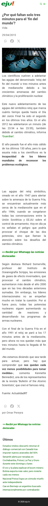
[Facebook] (12, 41)
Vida (4, 27)
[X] (19, 41)
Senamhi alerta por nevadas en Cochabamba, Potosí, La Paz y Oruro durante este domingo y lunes (21, 460)
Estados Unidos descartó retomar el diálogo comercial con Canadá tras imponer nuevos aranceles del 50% (21, 449)
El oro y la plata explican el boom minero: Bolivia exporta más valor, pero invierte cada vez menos (23, 471)
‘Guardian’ (8, 136)
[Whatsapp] (5, 41)
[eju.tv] (7, 4)
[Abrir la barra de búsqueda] (41, 4)
